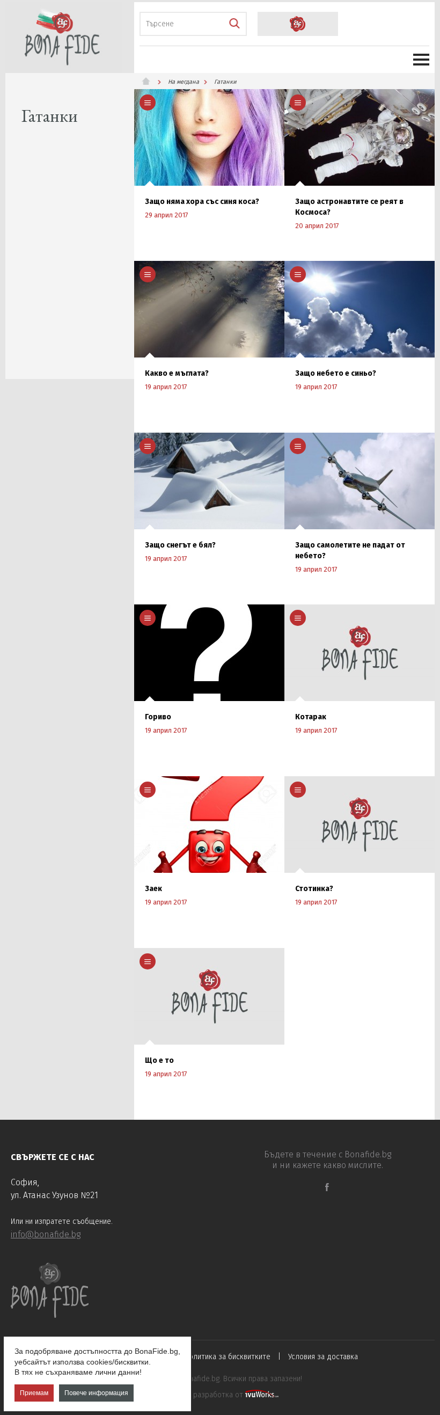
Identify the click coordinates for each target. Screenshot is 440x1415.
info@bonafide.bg (45, 1234)
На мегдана (183, 81)
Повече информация (96, 1393)
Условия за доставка (323, 1356)
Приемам (34, 1393)
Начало (150, 81)
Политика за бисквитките (227, 1356)
